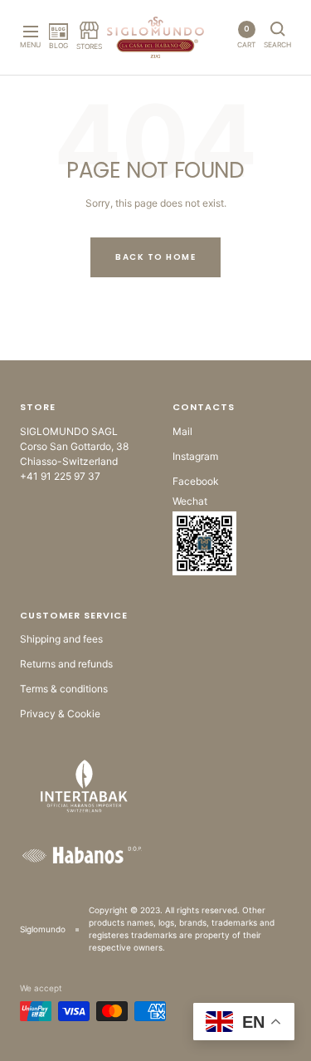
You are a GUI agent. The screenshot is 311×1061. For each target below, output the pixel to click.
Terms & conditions (64, 688)
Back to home (155, 257)
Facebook (196, 481)
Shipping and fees (61, 639)
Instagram (195, 456)
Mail (182, 431)
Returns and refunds (66, 664)
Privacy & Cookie (60, 713)
